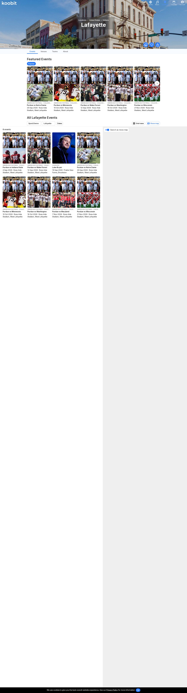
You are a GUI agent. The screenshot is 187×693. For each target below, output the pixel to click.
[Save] (151, 44)
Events (32, 51)
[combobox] (34, 123)
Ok (138, 690)
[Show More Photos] (145, 44)
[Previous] (157, 83)
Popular (31, 64)
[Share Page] (157, 44)
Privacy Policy (112, 690)
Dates (59, 123)
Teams (55, 51)
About (65, 51)
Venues (44, 51)
